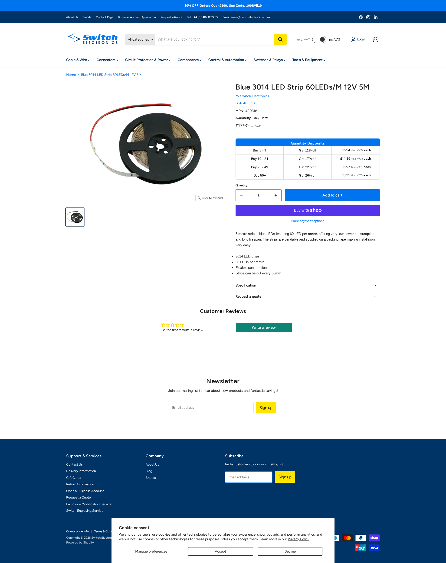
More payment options (307, 221)
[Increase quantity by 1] (276, 195)
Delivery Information (81, 471)
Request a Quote (171, 17)
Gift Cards (73, 478)
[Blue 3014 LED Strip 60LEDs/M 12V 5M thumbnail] (75, 217)
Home (71, 75)
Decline (290, 551)
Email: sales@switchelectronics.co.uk (246, 17)
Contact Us (74, 464)
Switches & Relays (269, 60)
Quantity (241, 185)
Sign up (265, 407)
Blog (149, 471)
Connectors (106, 60)
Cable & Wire (77, 60)
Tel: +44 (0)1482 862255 (202, 17)
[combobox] (214, 39)
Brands (87, 17)
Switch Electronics (254, 96)
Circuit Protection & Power (147, 60)
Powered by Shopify (80, 542)
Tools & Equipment (308, 60)
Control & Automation (226, 60)
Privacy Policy (298, 539)
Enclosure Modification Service (89, 504)
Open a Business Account (85, 491)
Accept (220, 551)
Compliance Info (77, 531)
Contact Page (104, 17)
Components (189, 60)
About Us (72, 17)
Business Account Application (137, 17)
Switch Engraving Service (84, 511)
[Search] (280, 39)
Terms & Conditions (107, 531)
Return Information (80, 484)
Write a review (264, 327)
